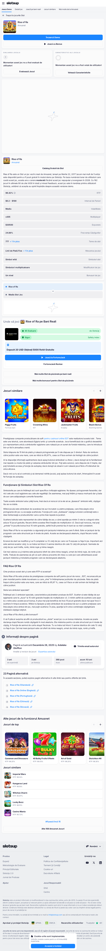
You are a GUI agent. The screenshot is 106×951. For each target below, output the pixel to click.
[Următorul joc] (100, 390)
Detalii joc (19, 9)
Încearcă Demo (53, 37)
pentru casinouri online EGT (56, 438)
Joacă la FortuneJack (55, 357)
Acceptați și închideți (53, 946)
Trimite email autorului (88, 646)
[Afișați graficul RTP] (14, 193)
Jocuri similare (50, 9)
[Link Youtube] (87, 862)
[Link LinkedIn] (100, 862)
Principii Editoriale (11, 869)
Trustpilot (94, 923)
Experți (6, 861)
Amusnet (16, 162)
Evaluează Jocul (27, 71)
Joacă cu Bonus (54, 44)
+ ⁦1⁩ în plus (15, 241)
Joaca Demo (7, 9)
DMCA (52, 923)
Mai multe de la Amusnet (68, 9)
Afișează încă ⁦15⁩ (53, 821)
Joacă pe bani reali (33, 9)
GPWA (38, 923)
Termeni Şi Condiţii (52, 865)
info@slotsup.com (55, 915)
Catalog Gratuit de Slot (53, 168)
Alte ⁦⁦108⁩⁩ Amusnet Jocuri (53, 829)
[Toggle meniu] (3, 3)
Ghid (46, 888)
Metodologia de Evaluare (14, 865)
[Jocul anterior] (94, 390)
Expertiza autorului (46, 651)
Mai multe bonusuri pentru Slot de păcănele (53, 380)
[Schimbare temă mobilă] (101, 3)
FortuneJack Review (53, 364)
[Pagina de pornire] (13, 3)
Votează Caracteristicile (79, 72)
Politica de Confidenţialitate (56, 861)
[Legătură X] (94, 862)
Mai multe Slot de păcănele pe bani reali (53, 374)
